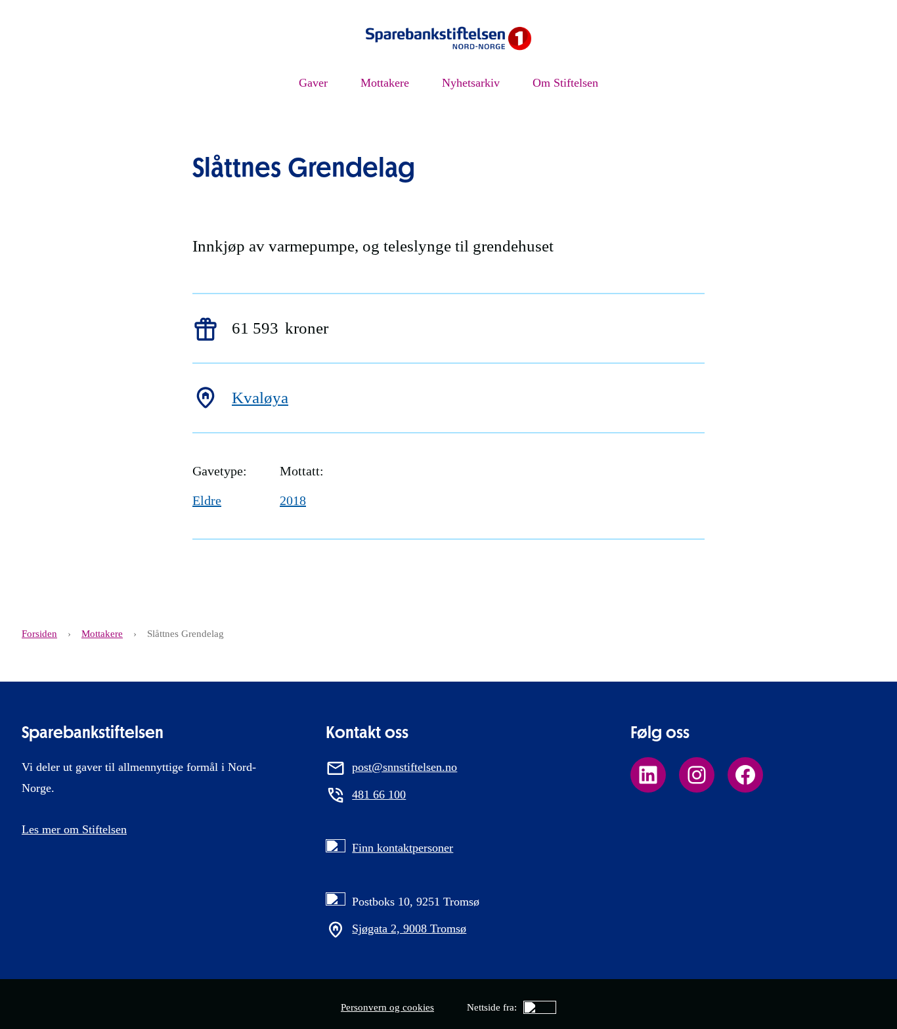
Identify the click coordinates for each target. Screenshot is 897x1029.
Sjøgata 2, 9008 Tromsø (409, 928)
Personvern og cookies (387, 1007)
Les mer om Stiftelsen (74, 829)
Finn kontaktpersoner (402, 847)
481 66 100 (379, 794)
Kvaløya (260, 397)
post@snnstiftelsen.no (404, 767)
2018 (293, 500)
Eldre (206, 500)
